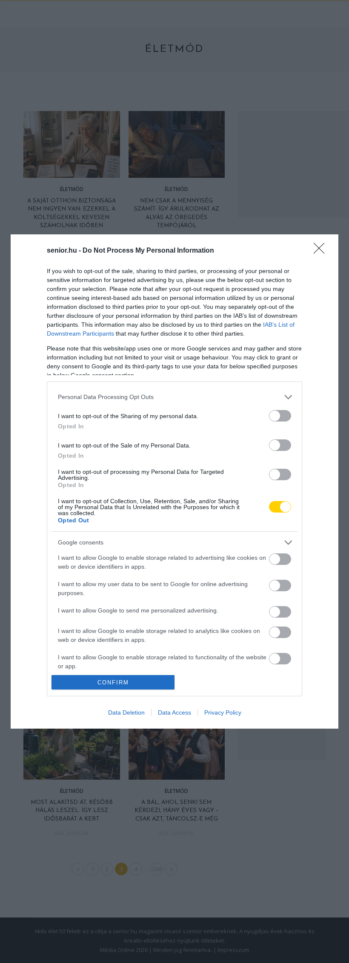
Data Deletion (126, 712)
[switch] (280, 416)
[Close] (322, 251)
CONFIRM (113, 682)
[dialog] (174, 481)
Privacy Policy (222, 712)
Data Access (174, 712)
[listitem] (174, 397)
